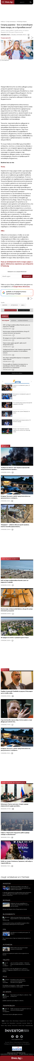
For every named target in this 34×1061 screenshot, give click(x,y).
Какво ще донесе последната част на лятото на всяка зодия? (20, 1009)
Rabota (28, 1023)
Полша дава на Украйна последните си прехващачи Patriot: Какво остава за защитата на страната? (15, 365)
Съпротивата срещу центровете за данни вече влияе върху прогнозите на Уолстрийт (16, 923)
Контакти (18, 1042)
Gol (4, 929)
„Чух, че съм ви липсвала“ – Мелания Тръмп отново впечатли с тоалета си (20, 964)
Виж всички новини (17, 373)
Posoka (20, 1025)
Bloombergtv (9, 914)
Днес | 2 (22, 2)
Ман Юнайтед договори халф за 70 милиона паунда (22, 420)
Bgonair (6, 900)
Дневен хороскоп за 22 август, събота (13, 1000)
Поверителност (9, 1044)
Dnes (11, 1020)
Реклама (25, 1042)
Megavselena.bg (29, 1025)
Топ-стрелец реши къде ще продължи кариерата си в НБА (22, 403)
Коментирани (23, 320)
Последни (5, 320)
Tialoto (6, 960)
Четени (13, 320)
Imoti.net (24, 1023)
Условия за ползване (22, 1044)
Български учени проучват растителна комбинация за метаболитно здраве (17, 981)
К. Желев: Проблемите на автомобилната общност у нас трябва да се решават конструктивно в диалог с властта (17, 894)
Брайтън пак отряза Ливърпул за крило (21, 412)
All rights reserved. (14, 1053)
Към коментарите (23, 310)
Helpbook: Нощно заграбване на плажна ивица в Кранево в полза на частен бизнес (19, 905)
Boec (23, 1025)
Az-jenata (7, 992)
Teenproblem (9, 1006)
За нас (7, 1042)
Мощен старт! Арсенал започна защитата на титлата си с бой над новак (21, 430)
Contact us (31, 1054)
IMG (3, 1020)
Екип (11, 1042)
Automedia (7, 945)
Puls (5, 976)
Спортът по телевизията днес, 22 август (21, 386)
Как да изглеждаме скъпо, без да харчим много (15, 909)
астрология (14, 305)
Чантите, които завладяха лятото (12, 1014)
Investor (7, 884)
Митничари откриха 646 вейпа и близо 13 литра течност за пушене (16, 332)
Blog (6, 1025)
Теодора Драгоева (6, 38)
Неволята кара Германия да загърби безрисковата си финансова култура (20, 918)
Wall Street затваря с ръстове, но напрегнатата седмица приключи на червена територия (20, 888)
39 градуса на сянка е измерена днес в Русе (16, 338)
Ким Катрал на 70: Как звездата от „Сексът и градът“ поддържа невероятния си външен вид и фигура (16, 970)
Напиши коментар (10, 310)
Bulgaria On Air (22, 1020)
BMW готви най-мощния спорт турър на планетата (19, 948)
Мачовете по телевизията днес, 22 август (22, 394)
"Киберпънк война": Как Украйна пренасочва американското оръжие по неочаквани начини (17, 351)
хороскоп (4, 305)
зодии (23, 305)
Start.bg (9, 1025)
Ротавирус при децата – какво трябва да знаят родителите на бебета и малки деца (16, 986)
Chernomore (15, 1025)
